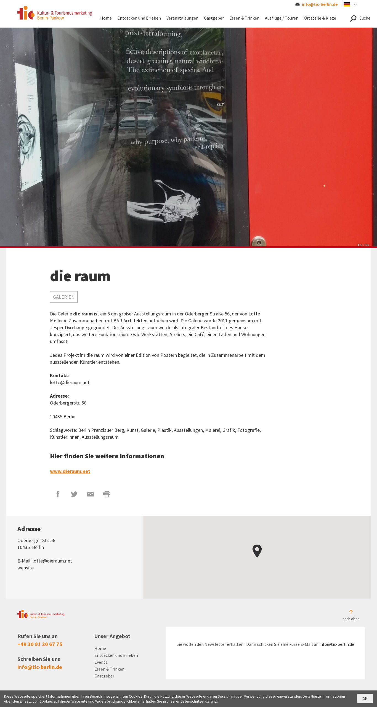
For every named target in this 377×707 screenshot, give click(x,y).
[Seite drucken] (107, 494)
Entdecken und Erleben (116, 655)
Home (100, 648)
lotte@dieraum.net (52, 561)
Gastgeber (104, 676)
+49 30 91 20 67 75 (39, 644)
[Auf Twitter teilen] (74, 494)
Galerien (64, 297)
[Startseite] (54, 13)
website (25, 567)
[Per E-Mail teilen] (91, 494)
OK (364, 698)
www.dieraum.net (70, 471)
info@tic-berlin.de (39, 666)
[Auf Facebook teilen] (58, 494)
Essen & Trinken (109, 669)
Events (100, 662)
